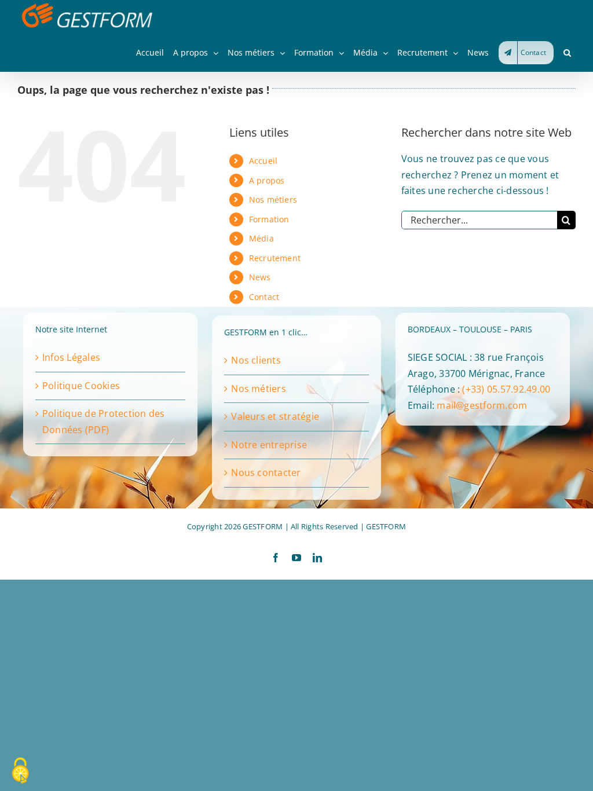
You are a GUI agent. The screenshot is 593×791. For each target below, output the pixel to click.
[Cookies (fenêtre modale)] (20, 771)
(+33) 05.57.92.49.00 (506, 389)
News (260, 277)
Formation (269, 219)
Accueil (263, 160)
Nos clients (256, 360)
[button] (567, 53)
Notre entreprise (269, 444)
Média (261, 238)
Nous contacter (266, 472)
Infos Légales (71, 357)
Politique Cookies (81, 385)
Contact (264, 296)
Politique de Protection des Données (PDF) (103, 421)
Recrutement (275, 257)
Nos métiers (273, 199)
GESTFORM (386, 526)
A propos (267, 180)
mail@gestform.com (482, 405)
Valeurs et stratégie (275, 416)
